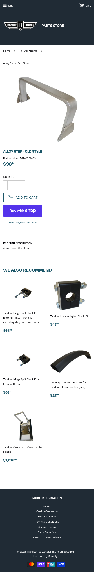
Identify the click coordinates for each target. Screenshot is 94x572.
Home (6, 50)
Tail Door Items (28, 50)
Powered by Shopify (45, 556)
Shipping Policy (47, 526)
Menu (10, 5)
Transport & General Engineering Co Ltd (50, 551)
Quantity (8, 177)
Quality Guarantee (47, 511)
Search (47, 505)
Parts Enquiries (47, 532)
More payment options (23, 222)
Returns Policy (47, 516)
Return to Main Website (47, 537)
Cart (88, 5)
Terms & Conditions (47, 521)
